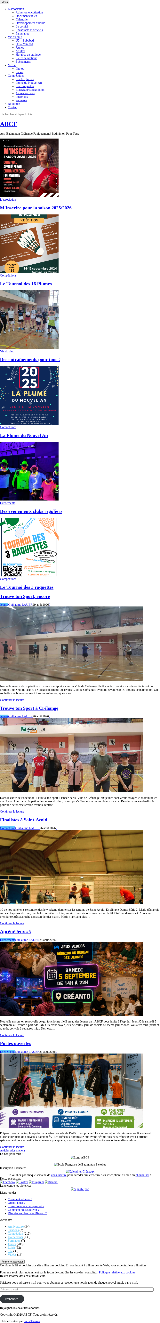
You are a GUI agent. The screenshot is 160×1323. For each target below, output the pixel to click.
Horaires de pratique (28, 54)
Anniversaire (16, 1226)
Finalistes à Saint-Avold (23, 819)
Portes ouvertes (15, 1043)
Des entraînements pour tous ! (30, 359)
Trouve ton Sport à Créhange (29, 708)
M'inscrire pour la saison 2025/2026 (36, 207)
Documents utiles (26, 16)
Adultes (20, 51)
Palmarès (21, 100)
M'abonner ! (12, 1299)
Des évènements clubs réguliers (31, 511)
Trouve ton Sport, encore (25, 596)
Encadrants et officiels (29, 30)
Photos (20, 68)
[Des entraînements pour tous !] (29, 347)
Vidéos (12, 1254)
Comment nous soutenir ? (23, 1209)
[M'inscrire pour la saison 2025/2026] (29, 196)
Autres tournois (25, 93)
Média (12, 65)
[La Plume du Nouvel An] (29, 423)
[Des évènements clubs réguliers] (29, 499)
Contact (12, 107)
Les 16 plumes (25, 79)
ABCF (8, 123)
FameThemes (32, 1321)
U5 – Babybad (25, 40)
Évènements (23, 61)
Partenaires (22, 33)
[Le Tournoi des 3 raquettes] (29, 575)
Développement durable (30, 23)
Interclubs (22, 96)
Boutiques (14, 103)
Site (10, 1251)
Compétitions (16, 75)
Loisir (11, 1247)
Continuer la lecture (12, 700)
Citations (13, 1230)
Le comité (22, 26)
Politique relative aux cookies (117, 1272)
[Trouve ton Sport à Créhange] (71, 791)
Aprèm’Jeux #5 (15, 931)
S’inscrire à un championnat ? (26, 1206)
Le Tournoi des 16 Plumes (26, 283)
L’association (16, 9)
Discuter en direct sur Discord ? (27, 1213)
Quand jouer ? (16, 1202)
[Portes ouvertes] (71, 1126)
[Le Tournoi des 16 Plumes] (29, 272)
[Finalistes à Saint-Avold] (71, 903)
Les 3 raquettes (25, 86)
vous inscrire (59, 1175)
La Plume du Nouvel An (24, 435)
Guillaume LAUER (20, 604)
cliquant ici (142, 1175)
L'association (8, 199)
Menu (5, 2)
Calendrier (22, 19)
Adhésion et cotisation (29, 12)
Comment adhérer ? (20, 1199)
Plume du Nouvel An (29, 82)
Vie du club (15, 37)
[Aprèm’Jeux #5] (71, 1014)
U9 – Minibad (24, 44)
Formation (14, 1240)
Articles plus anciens (12, 1150)
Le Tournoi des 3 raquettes (26, 587)
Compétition (7, 828)
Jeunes (20, 47)
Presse (19, 72)
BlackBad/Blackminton (30, 89)
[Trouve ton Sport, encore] (71, 679)
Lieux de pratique (26, 58)
